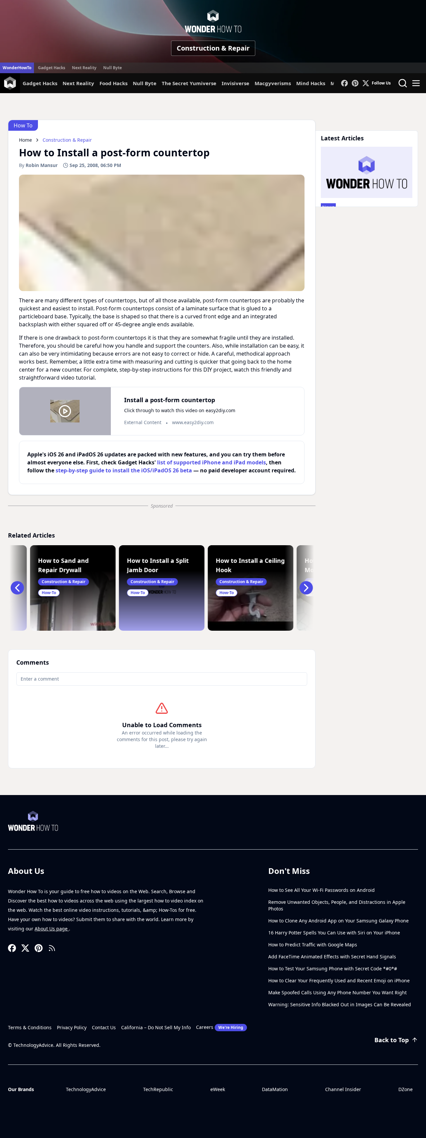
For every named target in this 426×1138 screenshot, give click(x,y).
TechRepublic (158, 1089)
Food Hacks (113, 83)
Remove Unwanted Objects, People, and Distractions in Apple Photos (336, 905)
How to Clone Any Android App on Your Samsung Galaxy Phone (338, 920)
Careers (219, 1027)
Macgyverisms (273, 83)
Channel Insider (343, 1089)
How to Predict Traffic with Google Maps (312, 944)
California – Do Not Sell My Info (156, 1027)
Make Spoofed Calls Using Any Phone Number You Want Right (337, 992)
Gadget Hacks (51, 68)
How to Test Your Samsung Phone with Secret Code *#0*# (332, 968)
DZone (405, 1089)
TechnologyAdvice (86, 1089)
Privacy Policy (72, 1027)
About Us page (52, 928)
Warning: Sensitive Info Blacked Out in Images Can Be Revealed (339, 1004)
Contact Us (104, 1027)
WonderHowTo (17, 68)
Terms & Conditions (30, 1027)
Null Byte (112, 68)
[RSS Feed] (52, 948)
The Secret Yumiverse (189, 83)
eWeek (217, 1089)
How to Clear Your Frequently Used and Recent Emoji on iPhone (339, 980)
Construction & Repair (213, 48)
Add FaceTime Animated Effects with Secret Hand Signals (332, 956)
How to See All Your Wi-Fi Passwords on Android (321, 890)
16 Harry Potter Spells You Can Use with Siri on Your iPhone (334, 932)
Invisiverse (235, 83)
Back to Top (391, 1040)
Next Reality (84, 68)
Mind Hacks (310, 83)
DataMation (275, 1089)
